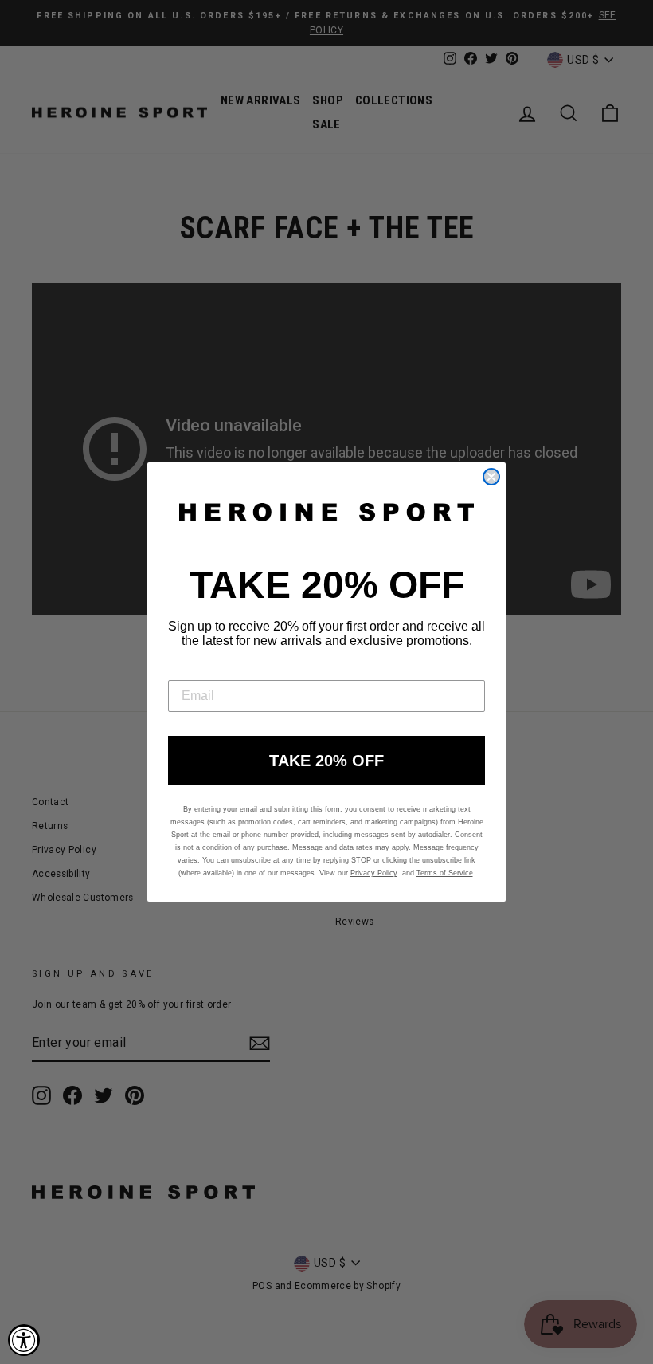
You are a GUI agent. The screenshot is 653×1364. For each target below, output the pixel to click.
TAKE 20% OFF (326, 760)
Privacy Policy (373, 873)
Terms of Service (444, 873)
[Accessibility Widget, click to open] (24, 1340)
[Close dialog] (491, 477)
